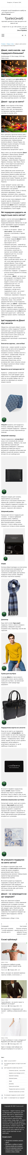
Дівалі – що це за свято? (10, 1060)
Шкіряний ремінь (13, 1078)
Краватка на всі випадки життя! (16, 1073)
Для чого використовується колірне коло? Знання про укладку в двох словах (14, 1149)
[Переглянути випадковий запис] (22, 35)
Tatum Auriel (5, 58)
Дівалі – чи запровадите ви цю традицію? (14, 1097)
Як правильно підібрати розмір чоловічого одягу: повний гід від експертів (11, 966)
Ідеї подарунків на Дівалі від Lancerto (13, 1067)
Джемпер (11, 1083)
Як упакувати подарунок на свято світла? (14, 1095)
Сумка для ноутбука (14, 1086)
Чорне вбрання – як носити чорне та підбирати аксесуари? (12, 1002)
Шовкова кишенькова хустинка (16, 1091)
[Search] (25, 35)
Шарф (10, 1081)
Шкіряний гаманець (14, 1075)
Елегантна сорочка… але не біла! (17, 1070)
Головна (3, 44)
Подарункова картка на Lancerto (17, 1089)
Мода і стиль (10, 44)
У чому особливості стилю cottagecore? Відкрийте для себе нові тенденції (13, 1040)
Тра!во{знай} (14, 18)
